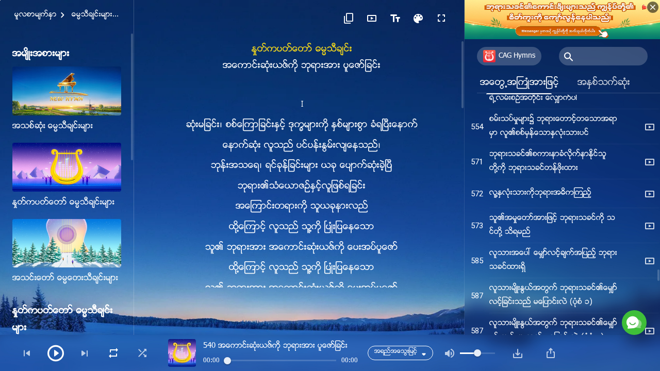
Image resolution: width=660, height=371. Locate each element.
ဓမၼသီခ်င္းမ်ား (92, 15)
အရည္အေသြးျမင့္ (395, 351)
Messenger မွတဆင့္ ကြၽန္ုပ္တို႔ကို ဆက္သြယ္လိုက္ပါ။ (552, 272)
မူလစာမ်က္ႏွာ (35, 15)
